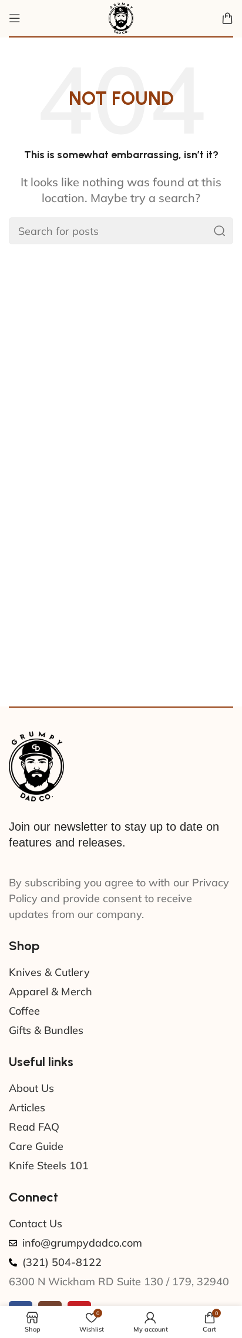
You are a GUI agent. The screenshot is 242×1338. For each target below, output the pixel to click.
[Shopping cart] (227, 18)
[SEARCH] (219, 230)
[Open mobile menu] (14, 18)
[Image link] (36, 765)
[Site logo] (121, 17)
